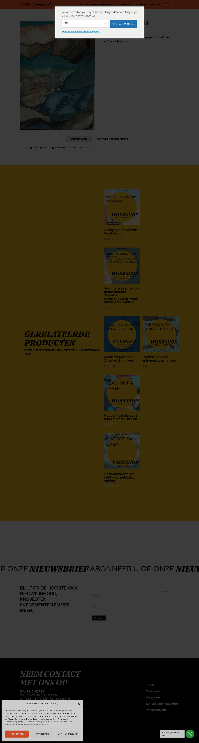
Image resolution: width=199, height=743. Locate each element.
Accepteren (17, 734)
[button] (78, 703)
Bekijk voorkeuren (68, 734)
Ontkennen (42, 734)
